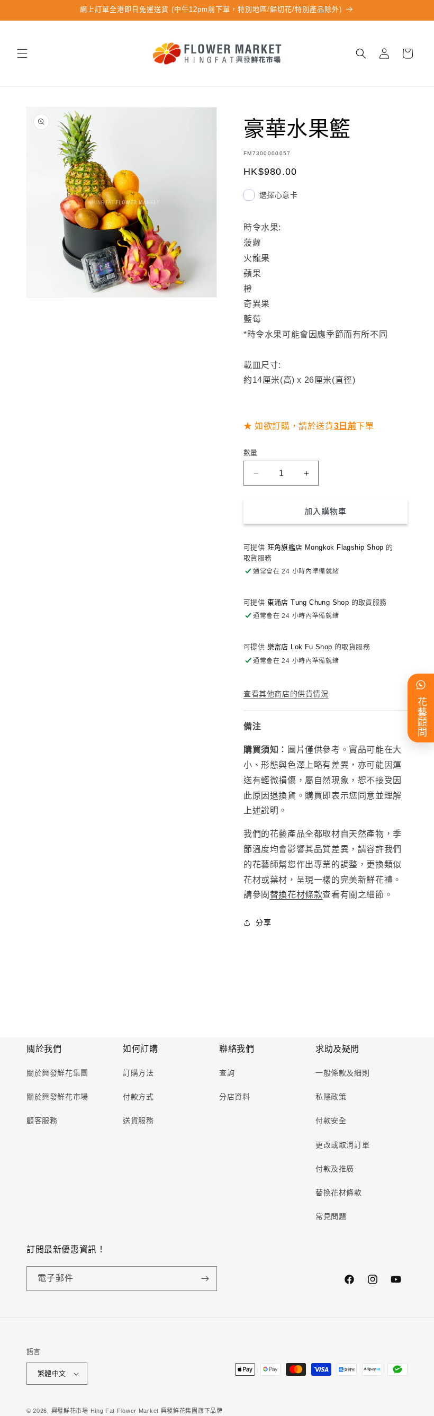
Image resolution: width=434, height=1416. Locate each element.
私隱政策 (330, 1096)
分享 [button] (263, 922)
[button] (22, 53)
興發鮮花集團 (179, 1411)
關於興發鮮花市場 (57, 1096)
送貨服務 (138, 1120)
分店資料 (234, 1096)
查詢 (226, 1073)
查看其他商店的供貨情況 (286, 693)
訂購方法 (138, 1073)
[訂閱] (204, 1278)
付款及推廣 (334, 1168)
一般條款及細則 (342, 1073)
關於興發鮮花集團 (57, 1073)
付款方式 (138, 1096)
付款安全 (330, 1120)
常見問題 (330, 1216)
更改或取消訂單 (342, 1145)
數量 (250, 452)
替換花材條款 (296, 894)
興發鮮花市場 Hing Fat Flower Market (105, 1411)
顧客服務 (41, 1120)
